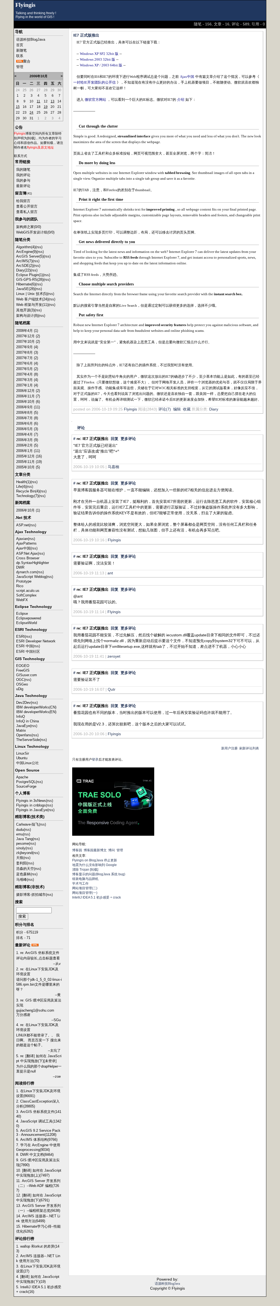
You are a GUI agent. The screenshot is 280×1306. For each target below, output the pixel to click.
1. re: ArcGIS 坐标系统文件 (37, 953)
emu (19, 834)
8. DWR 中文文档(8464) (35, 1155)
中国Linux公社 (27, 763)
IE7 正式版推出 (86, 35)
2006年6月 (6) (27, 423)
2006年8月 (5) (27, 412)
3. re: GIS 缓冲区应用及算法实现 (38, 1002)
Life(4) (21, 486)
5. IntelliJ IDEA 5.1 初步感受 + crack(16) (38, 1289)
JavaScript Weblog (31, 577)
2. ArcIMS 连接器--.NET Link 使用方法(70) (38, 1258)
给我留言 (23, 201)
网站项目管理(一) (84, 893)
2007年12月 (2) (28, 336)
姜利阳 (21, 863)
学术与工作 (80, 883)
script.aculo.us (27, 591)
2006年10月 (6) (28, 402)
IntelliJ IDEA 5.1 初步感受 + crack (96, 897)
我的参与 (23, 180)
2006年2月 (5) (27, 445)
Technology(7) (27, 496)
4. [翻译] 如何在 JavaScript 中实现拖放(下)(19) (37, 1279)
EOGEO (22, 666)
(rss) (38, 247)
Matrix (21, 730)
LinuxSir (22, 753)
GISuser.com (26, 675)
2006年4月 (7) (27, 434)
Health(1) (23, 482)
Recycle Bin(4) (27, 491)
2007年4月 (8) (27, 374)
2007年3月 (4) (27, 380)
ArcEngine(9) (26, 252)
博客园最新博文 (95, 850)
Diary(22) (23, 270)
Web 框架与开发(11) (32, 305)
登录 (95, 759)
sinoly (20, 848)
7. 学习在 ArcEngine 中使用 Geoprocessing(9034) (38, 1147)
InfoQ (20, 716)
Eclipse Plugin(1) (29, 275)
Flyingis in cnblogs (31, 805)
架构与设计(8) (27, 316)
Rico (19, 586)
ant (110, 573)
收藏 (187, 409)
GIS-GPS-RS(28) (29, 279)
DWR (20, 567)
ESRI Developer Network (36, 641)
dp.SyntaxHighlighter (32, 563)
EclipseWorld (26, 623)
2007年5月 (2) (27, 369)
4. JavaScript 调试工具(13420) (38, 1123)
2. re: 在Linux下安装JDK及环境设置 (37, 971)
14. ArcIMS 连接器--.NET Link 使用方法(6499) (38, 1218)
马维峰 (21, 879)
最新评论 (23, 186)
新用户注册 (229, 748)
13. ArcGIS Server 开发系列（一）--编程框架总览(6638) (38, 1208)
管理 (19, 67)
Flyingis (25, 5)
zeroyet (113, 656)
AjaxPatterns (26, 543)
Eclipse (22, 613)
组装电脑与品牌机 (85, 879)
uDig (19, 689)
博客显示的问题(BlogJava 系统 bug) (98, 874)
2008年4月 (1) (27, 331)
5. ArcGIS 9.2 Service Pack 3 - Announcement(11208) (38, 1132)
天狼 (19, 858)
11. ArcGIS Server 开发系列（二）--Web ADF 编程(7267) (38, 1185)
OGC (20, 680)
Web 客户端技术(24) (32, 299)
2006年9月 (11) (28, 407)
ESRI (20, 636)
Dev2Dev (23, 703)
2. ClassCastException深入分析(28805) (38, 1103)
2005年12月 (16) (29, 456)
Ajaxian (22, 539)
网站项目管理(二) (84, 888)
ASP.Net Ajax (26, 553)
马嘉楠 (113, 467)
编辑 (177, 409)
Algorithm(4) (25, 247)
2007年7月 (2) (27, 358)
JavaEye (23, 726)
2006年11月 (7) (28, 396)
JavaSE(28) (25, 289)
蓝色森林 (23, 874)
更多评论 (128, 438)
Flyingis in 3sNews (31, 801)
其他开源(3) (25, 310)
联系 (19, 56)
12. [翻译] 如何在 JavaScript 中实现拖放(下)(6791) (38, 1197)
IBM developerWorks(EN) (36, 712)
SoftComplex (26, 595)
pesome (22, 843)
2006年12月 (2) (28, 391)
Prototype (23, 581)
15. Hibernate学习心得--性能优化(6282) (38, 1228)
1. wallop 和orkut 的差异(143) (37, 1248)
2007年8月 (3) (27, 352)
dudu (20, 830)
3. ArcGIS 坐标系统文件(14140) (38, 1114)
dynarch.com (26, 572)
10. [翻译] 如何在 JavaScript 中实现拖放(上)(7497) (38, 1172)
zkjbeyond (24, 853)
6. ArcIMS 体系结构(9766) (36, 1139)
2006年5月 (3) (27, 429)
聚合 (26, 61)
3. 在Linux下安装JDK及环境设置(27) (38, 1268)
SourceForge (26, 786)
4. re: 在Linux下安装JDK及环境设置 (37, 1027)
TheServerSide (28, 740)
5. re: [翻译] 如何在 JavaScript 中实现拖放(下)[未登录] (39, 1058)
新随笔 (21, 50)
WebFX (22, 600)
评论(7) (164, 409)
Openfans (23, 735)
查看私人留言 (26, 212)
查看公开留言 (26, 206)
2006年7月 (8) (27, 418)
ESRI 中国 (24, 646)
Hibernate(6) (25, 284)
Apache (22, 777)
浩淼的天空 (25, 869)
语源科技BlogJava (30, 39)
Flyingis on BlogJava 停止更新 (94, 860)
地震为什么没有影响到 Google (94, 865)
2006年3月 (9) (27, 440)
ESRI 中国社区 (28, 651)
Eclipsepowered (28, 618)
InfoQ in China (27, 721)
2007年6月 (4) (27, 363)
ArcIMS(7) (24, 261)
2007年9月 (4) (27, 347)
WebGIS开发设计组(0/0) (35, 232)
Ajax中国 (23, 548)
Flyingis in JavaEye (31, 810)
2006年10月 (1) (28, 510)
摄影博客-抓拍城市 (31, 895)
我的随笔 (23, 169)
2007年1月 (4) (27, 385)
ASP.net (22, 525)
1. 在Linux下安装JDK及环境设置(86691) (38, 1093)
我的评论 (23, 175)
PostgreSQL (26, 782)
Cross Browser (27, 558)
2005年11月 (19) (29, 462)
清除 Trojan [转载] (85, 869)
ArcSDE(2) (24, 266)
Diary (213, 409)
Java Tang (24, 839)
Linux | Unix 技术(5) (31, 294)
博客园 (77, 850)
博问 (111, 850)
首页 (19, 45)
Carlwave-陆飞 (27, 824)
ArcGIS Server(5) (29, 256)
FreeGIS (23, 670)
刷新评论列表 (249, 748)
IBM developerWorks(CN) (36, 707)
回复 (114, 438)
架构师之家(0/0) (28, 227)
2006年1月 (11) (28, 451)
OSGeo (22, 684)
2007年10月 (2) (28, 341)
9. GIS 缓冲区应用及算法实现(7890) (38, 1162)
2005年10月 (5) (28, 467)
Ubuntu (21, 758)
